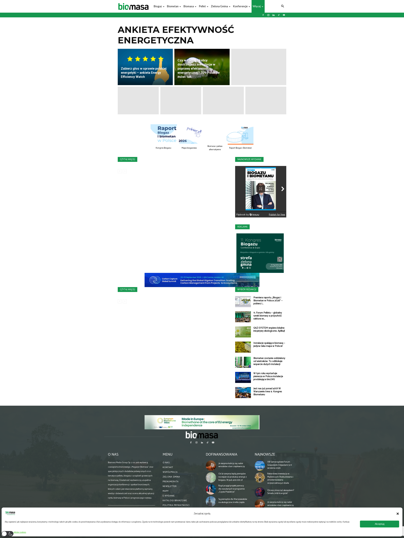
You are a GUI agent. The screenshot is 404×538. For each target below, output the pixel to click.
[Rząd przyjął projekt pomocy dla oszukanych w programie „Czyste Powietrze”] (211, 489)
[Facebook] (263, 15)
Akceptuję (379, 524)
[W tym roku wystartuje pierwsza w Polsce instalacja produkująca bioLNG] (243, 377)
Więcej (257, 6)
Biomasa (189, 6)
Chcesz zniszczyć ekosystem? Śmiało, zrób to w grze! (280, 492)
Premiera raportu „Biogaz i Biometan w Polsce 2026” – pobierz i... (267, 300)
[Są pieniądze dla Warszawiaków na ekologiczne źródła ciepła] (211, 501)
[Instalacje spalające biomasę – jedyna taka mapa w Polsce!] (243, 347)
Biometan (172, 6)
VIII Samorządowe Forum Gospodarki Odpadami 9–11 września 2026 (279, 465)
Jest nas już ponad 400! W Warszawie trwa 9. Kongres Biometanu (267, 391)
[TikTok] (278, 15)
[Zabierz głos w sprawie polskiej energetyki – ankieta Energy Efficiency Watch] (145, 67)
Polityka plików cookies (16, 532)
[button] (397, 513)
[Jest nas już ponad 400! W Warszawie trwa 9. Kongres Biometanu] (243, 392)
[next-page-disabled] (125, 171)
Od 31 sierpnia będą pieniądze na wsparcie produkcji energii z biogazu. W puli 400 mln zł (232, 477)
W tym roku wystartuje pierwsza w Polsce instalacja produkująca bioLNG (268, 376)
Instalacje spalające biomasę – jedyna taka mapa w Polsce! (269, 344)
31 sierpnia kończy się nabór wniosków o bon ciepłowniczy (231, 465)
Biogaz (158, 6)
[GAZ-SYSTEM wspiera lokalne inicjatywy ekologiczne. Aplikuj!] (243, 331)
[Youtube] (284, 15)
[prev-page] (120, 171)
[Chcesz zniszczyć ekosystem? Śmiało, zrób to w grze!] (260, 492)
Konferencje (240, 6)
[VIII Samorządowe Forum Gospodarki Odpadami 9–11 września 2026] (260, 465)
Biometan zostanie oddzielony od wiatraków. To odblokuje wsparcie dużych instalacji (269, 361)
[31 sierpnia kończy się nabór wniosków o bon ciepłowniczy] (211, 465)
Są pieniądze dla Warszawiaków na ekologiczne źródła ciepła (232, 500)
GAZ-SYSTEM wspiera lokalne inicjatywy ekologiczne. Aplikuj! (269, 329)
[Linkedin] (273, 15)
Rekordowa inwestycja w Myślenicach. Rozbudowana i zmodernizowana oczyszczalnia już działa (280, 478)
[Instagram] (268, 15)
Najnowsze (265, 454)
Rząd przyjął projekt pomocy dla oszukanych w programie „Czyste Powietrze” (231, 489)
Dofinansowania (221, 454)
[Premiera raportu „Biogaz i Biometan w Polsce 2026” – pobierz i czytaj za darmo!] (243, 301)
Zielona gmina (219, 6)
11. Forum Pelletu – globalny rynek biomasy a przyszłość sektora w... (267, 316)
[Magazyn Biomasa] (201, 435)
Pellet (202, 6)
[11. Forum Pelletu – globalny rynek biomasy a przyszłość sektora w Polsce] (243, 316)
